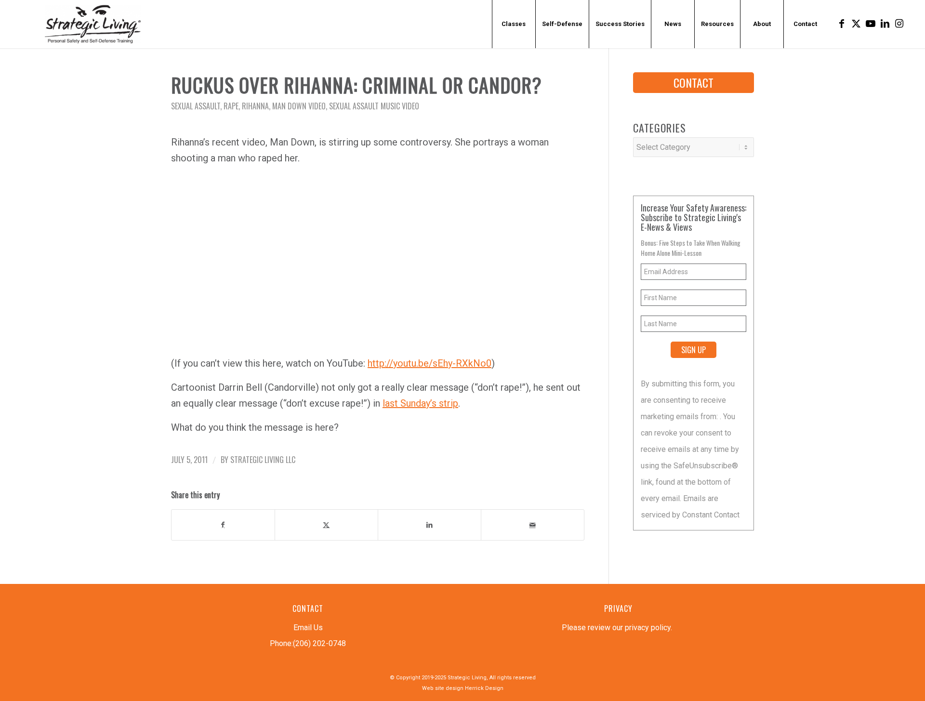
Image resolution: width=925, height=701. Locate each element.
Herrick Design (484, 688)
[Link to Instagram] (899, 23)
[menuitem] (513, 24)
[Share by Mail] (532, 525)
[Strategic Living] (92, 24)
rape (231, 106)
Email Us (308, 627)
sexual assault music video (374, 106)
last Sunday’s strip (420, 403)
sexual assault (195, 106)
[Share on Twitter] (326, 525)
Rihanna (255, 106)
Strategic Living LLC (262, 459)
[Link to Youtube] (870, 23)
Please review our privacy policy (616, 627)
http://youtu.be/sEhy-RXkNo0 (429, 363)
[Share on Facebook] (223, 525)
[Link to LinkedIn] (885, 23)
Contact (694, 82)
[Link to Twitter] (856, 23)
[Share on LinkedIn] (429, 525)
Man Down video (299, 106)
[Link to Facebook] (841, 23)
